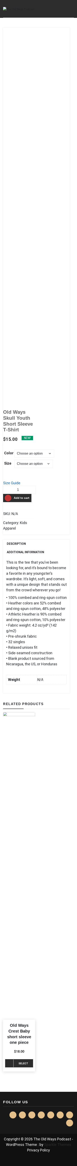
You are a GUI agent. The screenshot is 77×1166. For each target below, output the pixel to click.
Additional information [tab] (25, 552)
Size (7, 463)
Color (9, 453)
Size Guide (11, 483)
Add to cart (21, 497)
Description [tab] (16, 543)
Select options (23, 1064)
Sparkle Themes (57, 1144)
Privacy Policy (38, 1150)
